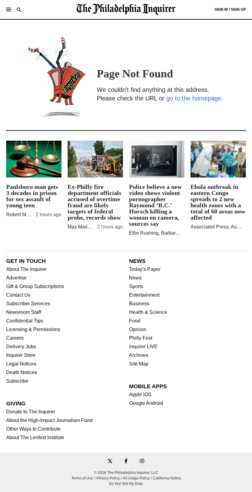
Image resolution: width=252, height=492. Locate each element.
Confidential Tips (24, 320)
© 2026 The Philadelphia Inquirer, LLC (126, 473)
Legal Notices (21, 363)
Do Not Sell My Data (126, 484)
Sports (136, 286)
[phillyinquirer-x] (110, 461)
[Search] (19, 10)
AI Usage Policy (136, 478)
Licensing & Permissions (33, 329)
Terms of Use (82, 478)
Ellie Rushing (144, 233)
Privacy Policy (108, 478)
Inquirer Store (21, 355)
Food (134, 320)
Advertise (16, 277)
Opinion (137, 329)
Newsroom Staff (23, 312)
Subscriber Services (28, 303)
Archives (138, 355)
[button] (8, 9)
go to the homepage (193, 98)
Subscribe (17, 381)
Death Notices (21, 372)
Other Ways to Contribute (33, 429)
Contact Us (18, 295)
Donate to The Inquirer (30, 411)
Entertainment (144, 295)
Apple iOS (140, 394)
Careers (15, 338)
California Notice (167, 478)
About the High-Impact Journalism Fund (49, 420)
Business (139, 303)
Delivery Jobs (21, 346)
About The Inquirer (26, 269)
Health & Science (148, 312)
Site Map (138, 363)
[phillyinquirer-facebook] (126, 461)
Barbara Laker (176, 233)
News (135, 277)
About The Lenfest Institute (35, 437)
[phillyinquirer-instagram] (142, 461)
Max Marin (79, 226)
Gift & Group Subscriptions (35, 286)
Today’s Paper (144, 269)
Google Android (146, 403)
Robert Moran (21, 214)
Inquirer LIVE (143, 346)
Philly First (140, 338)
